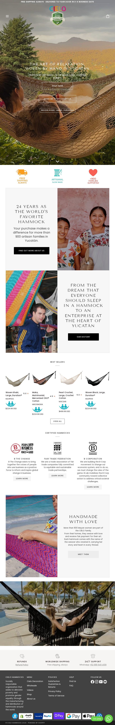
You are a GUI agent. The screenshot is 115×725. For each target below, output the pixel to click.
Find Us (72, 681)
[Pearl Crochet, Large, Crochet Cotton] (71, 380)
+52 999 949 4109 (98, 665)
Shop (29, 694)
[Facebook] (93, 681)
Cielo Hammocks (14, 723)
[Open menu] (10, 16)
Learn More (22, 478)
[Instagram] (97, 681)
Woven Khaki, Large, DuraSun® (57, 110)
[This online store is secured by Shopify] (26, 716)
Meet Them (83, 554)
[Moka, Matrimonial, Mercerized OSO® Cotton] (44, 380)
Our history (83, 337)
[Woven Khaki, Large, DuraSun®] (18, 380)
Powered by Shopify (36, 723)
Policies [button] (52, 677)
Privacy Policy (54, 691)
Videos (30, 690)
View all (57, 421)
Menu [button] (29, 677)
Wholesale (32, 685)
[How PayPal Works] (43, 716)
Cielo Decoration (35, 681)
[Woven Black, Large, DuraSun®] (97, 380)
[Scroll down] (57, 159)
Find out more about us (31, 250)
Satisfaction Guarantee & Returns (54, 684)
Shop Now (57, 86)
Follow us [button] (96, 677)
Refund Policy (22, 665)
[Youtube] (101, 681)
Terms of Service (56, 695)
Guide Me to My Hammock (57, 99)
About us (31, 698)
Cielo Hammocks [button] (15, 677)
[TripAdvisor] (105, 681)
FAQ (71, 685)
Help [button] (71, 677)
